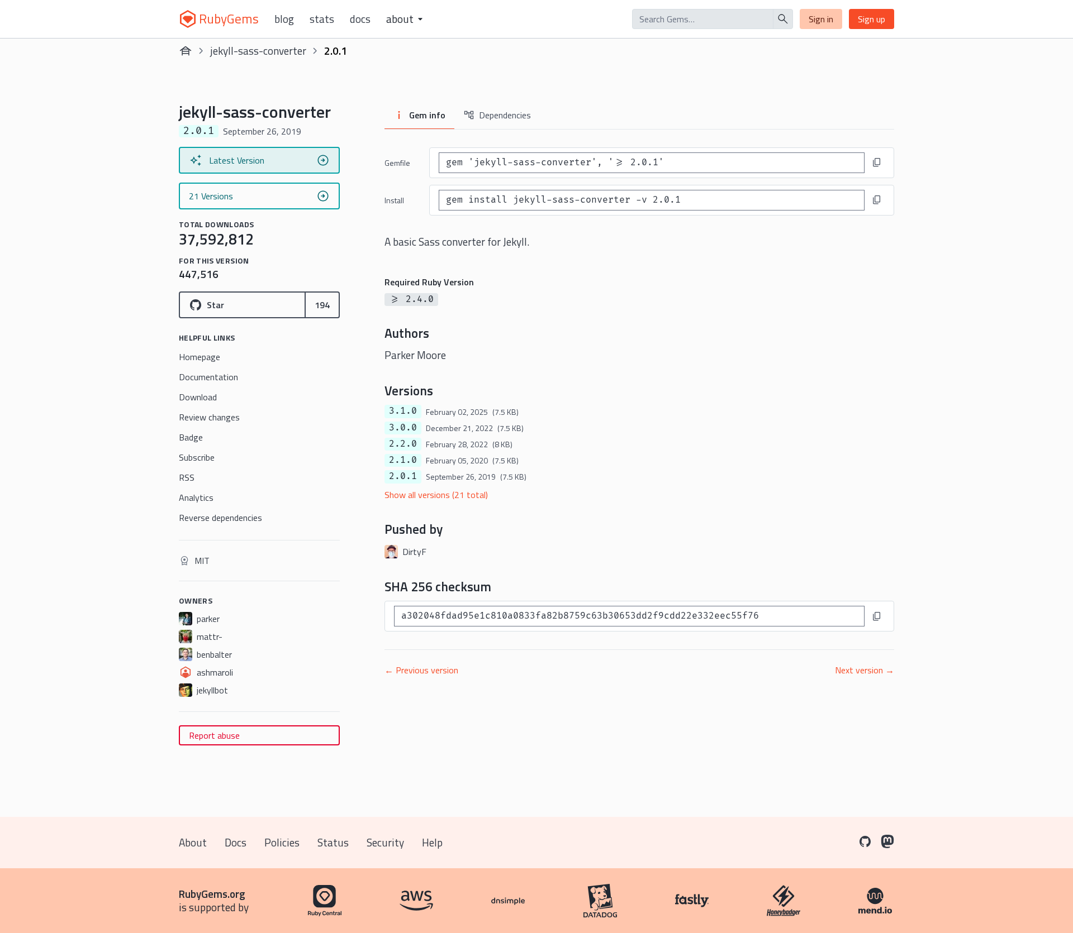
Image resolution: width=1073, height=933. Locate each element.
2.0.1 (403, 476)
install (394, 200)
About (193, 842)
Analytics (196, 497)
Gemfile (397, 163)
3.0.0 (403, 427)
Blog (284, 19)
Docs (360, 19)
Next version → (864, 670)
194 (322, 305)
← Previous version (421, 670)
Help (432, 842)
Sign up (871, 19)
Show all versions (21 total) (436, 494)
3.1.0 (403, 411)
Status (333, 842)
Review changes (209, 417)
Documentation (208, 377)
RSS (186, 477)
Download (198, 397)
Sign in (821, 19)
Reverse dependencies (220, 517)
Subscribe (197, 457)
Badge (191, 437)
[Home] (185, 51)
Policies (282, 842)
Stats (322, 19)
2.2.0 (403, 443)
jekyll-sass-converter (258, 50)
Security (385, 842)
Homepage (199, 356)
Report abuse (214, 735)
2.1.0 (403, 460)
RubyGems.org (212, 894)
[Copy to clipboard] (877, 162)
